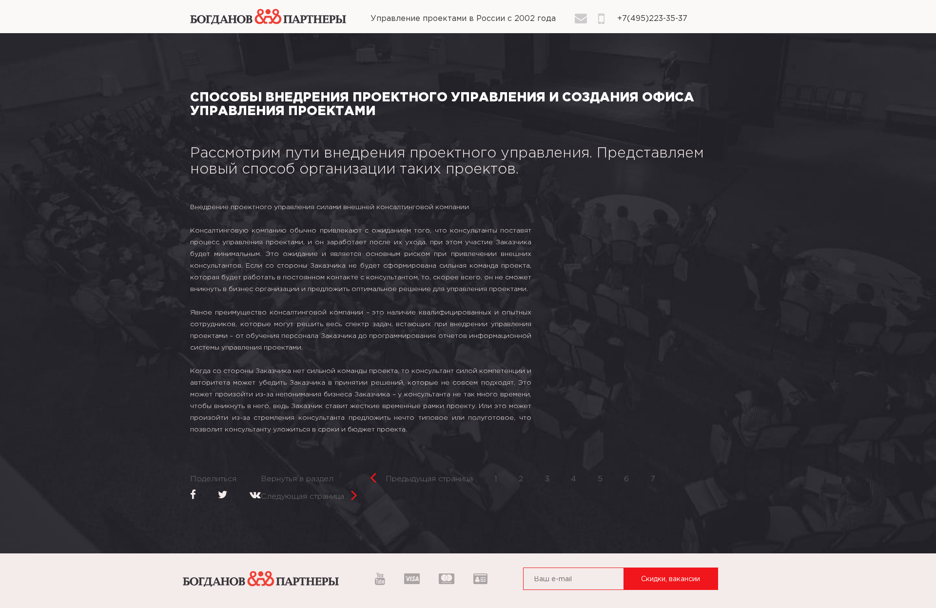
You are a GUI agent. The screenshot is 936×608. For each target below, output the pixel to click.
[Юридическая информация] (478, 579)
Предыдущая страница (428, 479)
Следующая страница (302, 496)
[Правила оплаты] (412, 579)
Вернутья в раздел (297, 479)
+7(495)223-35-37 (652, 18)
